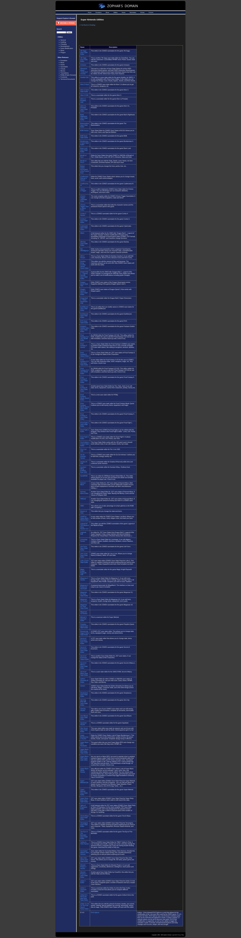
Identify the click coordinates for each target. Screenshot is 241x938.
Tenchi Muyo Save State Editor (84, 817)
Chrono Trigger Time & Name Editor (84, 207)
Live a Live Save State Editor (84, 555)
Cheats (142, 12)
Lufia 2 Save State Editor (84, 561)
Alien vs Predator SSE (83, 100)
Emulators (99, 12)
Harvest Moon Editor (84, 492)
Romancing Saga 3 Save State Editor (84, 633)
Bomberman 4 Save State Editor (84, 142)
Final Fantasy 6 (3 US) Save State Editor (84, 362)
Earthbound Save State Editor (84, 315)
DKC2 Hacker (82, 256)
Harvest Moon (82, 483)
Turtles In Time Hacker (84, 843)
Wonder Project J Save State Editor (84, 874)
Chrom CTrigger (83, 190)
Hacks (123, 12)
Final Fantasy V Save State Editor (84, 416)
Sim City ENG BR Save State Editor (84, 702)
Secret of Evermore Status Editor (84, 657)
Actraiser (83, 65)
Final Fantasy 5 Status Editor (84, 354)
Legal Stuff (174, 934)
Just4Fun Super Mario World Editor (84, 518)
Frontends (63, 77)
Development (64, 46)
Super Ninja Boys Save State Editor (84, 800)
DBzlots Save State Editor (84, 243)
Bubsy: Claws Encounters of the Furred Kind (84, 169)
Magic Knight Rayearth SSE (83, 572)
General (63, 40)
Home (89, 12)
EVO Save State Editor (84, 322)
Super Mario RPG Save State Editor (84, 751)
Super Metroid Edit (84, 781)
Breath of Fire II (83, 161)
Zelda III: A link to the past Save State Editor (84, 897)
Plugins (63, 52)
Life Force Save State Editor (84, 548)
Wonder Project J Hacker (83, 866)
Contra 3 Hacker (83, 214)
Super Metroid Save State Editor (84, 792)
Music (107, 12)
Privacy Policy (181, 934)
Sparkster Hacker (83, 723)
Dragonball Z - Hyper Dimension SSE (84, 300)
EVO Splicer (95, 912)
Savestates (133, 12)
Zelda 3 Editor (82, 881)
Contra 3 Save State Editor (84, 220)
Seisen (82, 686)
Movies (62, 71)
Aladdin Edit (84, 77)
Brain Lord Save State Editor (84, 150)
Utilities (115, 12)
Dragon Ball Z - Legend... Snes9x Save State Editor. (84, 275)
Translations (64, 73)
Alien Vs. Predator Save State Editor (84, 108)
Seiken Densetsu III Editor (84, 680)
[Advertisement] (167, 30)
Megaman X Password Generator (84, 586)
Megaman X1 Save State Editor (84, 594)
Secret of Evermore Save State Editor (84, 641)
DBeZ (82, 233)
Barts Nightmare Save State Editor (84, 117)
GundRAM (83, 476)
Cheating (63, 44)
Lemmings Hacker (83, 540)
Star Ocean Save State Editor (84, 729)
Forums (151, 12)
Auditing (63, 42)
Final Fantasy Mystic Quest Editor (84, 397)
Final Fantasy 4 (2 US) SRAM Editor (84, 337)
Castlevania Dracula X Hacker (84, 178)
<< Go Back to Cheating (87, 25)
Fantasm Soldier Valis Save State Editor (84, 329)
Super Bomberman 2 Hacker (84, 737)
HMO (82, 506)
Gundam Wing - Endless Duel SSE (83, 469)
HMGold (83, 499)
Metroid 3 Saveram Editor (83, 618)
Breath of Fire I (83, 156)
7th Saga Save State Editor (84, 52)
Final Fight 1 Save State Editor (84, 424)
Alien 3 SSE (84, 95)
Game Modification (66, 48)
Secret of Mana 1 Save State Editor (84, 665)
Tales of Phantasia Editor (83, 807)
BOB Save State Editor (84, 136)
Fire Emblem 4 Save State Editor (84, 443)
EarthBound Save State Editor (84, 308)
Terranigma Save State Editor (84, 824)
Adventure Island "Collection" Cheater (84, 71)
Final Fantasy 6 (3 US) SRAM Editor (84, 371)
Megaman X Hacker (84, 579)
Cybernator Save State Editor (84, 227)
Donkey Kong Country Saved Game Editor (84, 265)
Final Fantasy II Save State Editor (84, 379)
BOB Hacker (84, 130)
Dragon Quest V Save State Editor (84, 292)
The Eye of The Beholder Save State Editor (84, 835)
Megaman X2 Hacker (83, 600)
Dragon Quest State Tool (84, 283)
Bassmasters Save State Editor (84, 125)
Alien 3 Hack (84, 84)
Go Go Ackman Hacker (83, 456)
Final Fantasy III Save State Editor (84, 388)
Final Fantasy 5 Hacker (83, 345)
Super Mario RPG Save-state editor (84, 758)
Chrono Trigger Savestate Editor (83, 198)
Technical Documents (67, 79)
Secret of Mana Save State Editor (84, 673)
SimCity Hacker (83, 709)
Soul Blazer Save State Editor (84, 717)
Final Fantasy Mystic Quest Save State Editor (84, 407)
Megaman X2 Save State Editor (84, 606)
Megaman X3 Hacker (83, 612)
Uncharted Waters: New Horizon (84, 852)
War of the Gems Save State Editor (84, 859)
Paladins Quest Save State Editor (84, 625)
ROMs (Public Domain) (68, 75)
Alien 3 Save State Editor (84, 90)
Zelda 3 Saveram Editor (83, 889)
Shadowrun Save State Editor (84, 694)
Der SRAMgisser (84, 249)
